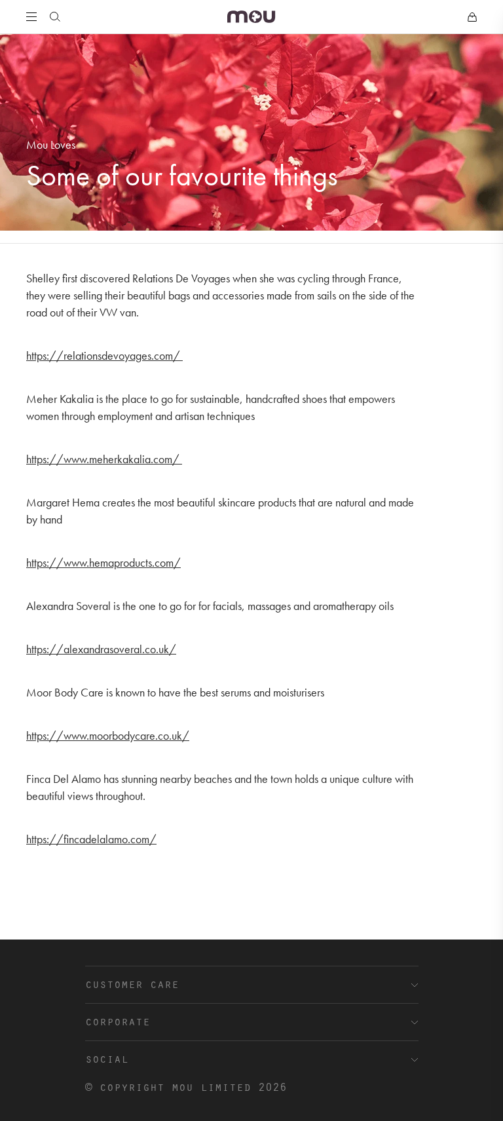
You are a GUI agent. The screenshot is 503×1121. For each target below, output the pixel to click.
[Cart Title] (472, 17)
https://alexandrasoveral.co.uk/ (101, 648)
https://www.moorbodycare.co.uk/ (107, 735)
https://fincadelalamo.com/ (91, 838)
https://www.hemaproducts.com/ (103, 562)
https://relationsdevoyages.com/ (104, 355)
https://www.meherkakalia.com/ (104, 458)
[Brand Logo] (251, 16)
